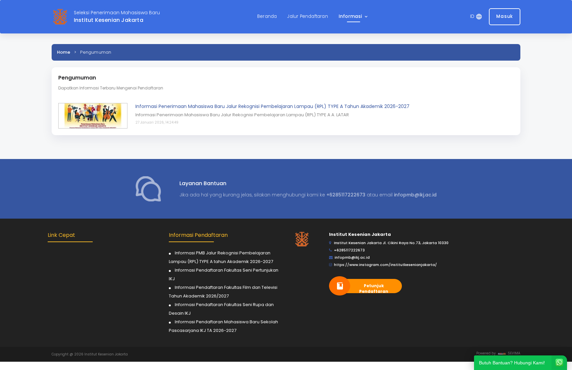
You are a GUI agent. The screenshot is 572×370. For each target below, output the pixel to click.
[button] (354, 16)
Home (63, 52)
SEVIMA (513, 353)
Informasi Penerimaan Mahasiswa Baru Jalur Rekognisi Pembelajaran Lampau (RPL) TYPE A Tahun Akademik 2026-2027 (272, 106)
